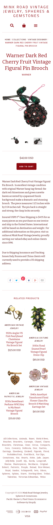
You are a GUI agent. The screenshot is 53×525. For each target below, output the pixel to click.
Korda (32, 461)
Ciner (27, 445)
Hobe (32, 458)
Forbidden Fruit (14, 454)
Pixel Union (28, 499)
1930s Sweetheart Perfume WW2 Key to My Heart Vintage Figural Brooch (14, 407)
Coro (7, 448)
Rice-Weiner (44, 467)
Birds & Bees (42, 439)
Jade (39, 458)
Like (10, 280)
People (24, 467)
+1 (35, 280)
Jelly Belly (10, 461)
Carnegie (28, 442)
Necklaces (33, 464)
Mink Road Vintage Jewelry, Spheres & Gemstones (26, 11)
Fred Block (29, 454)
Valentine (12, 477)
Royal (7, 470)
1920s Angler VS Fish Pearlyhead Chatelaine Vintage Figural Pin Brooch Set (14, 339)
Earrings (7, 451)
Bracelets (17, 442)
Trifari (47, 474)
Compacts (45, 445)
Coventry (16, 448)
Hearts (24, 458)
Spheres (6, 474)
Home (8, 39)
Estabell (28, 451)
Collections (19, 39)
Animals (23, 439)
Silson (43, 470)
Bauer (31, 439)
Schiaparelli (26, 470)
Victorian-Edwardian (28, 477)
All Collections (10, 439)
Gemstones (8, 458)
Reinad (33, 467)
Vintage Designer (37, 39)
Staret (24, 474)
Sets (36, 470)
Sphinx (15, 474)
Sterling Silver (35, 474)
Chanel (38, 442)
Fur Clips (40, 454)
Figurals (37, 451)
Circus (35, 445)
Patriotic (15, 467)
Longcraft (41, 461)
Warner (26, 74)
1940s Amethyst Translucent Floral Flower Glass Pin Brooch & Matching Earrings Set (39, 400)
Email (42, 280)
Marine (8, 464)
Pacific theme (13, 499)
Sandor (15, 470)
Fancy (29, 280)
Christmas (18, 445)
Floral (46, 451)
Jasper (46, 458)
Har (17, 458)
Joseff (19, 461)
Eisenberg (17, 451)
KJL (25, 461)
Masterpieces (19, 464)
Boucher (7, 442)
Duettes (42, 448)
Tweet (16, 280)
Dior (35, 448)
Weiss (43, 477)
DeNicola (26, 448)
